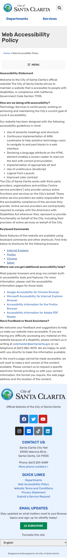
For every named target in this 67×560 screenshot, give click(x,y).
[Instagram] (19, 431)
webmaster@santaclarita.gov (32, 344)
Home (6, 53)
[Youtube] (43, 419)
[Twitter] (33, 419)
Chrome (12, 258)
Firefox (11, 254)
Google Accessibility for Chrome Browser (33, 292)
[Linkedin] (47, 431)
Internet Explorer (18, 250)
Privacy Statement (34, 492)
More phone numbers (33, 466)
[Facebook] (24, 419)
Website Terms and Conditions (33, 488)
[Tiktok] (38, 431)
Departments (33, 480)
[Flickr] (29, 431)
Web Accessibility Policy (33, 484)
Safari (10, 262)
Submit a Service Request (33, 496)
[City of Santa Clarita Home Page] (27, 8)
